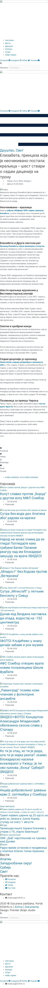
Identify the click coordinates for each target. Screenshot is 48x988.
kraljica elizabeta (12, 477)
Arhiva (18, 906)
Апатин (5, 859)
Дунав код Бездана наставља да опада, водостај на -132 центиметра (23, 618)
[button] (24, 63)
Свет (19, 150)
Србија (5, 867)
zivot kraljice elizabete (29, 477)
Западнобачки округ (16, 863)
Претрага (4, 68)
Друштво (7, 150)
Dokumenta (32, 906)
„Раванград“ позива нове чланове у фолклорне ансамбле (19, 694)
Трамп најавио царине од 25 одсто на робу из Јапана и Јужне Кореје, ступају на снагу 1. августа (24, 819)
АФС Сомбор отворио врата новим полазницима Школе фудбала (22, 667)
